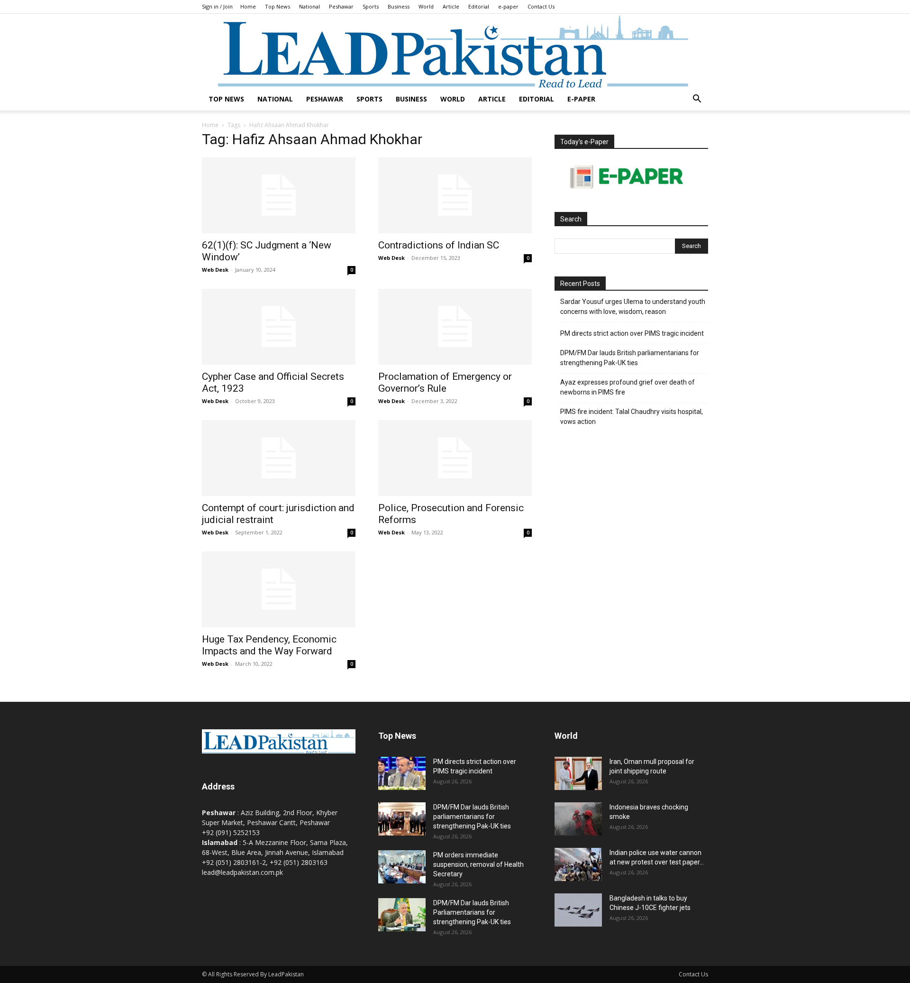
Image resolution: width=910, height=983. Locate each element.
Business (399, 6)
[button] (696, 99)
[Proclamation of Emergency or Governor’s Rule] (455, 327)
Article (451, 6)
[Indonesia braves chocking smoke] (578, 819)
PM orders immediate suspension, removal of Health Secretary (478, 864)
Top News (277, 6)
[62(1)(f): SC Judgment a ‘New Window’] (278, 195)
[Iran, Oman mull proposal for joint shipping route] (578, 773)
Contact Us (541, 6)
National (309, 6)
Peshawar (341, 6)
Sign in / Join (217, 6)
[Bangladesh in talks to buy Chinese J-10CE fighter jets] (578, 910)
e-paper (508, 6)
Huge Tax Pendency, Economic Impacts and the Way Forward (269, 645)
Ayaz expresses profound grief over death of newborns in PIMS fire (627, 387)
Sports (371, 6)
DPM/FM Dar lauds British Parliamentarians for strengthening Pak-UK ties (472, 912)
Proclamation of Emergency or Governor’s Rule (445, 382)
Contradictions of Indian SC (438, 245)
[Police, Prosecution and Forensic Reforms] (455, 458)
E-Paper (581, 98)
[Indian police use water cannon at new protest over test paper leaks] (578, 864)
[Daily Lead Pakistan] (455, 51)
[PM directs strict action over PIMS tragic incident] (402, 773)
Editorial (478, 6)
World (426, 6)
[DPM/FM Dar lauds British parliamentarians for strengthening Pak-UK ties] (402, 819)
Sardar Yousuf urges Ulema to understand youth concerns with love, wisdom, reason (632, 306)
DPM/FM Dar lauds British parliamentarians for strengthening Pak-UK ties (629, 358)
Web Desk (215, 269)
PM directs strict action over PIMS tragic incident (632, 333)
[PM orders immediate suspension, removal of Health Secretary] (402, 866)
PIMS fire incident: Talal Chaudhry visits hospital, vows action (631, 416)
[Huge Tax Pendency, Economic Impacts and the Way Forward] (278, 589)
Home (248, 6)
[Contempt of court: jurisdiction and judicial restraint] (278, 458)
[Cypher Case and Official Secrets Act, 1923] (278, 327)
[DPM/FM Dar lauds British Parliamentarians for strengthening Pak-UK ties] (402, 914)
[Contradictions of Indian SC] (455, 195)
